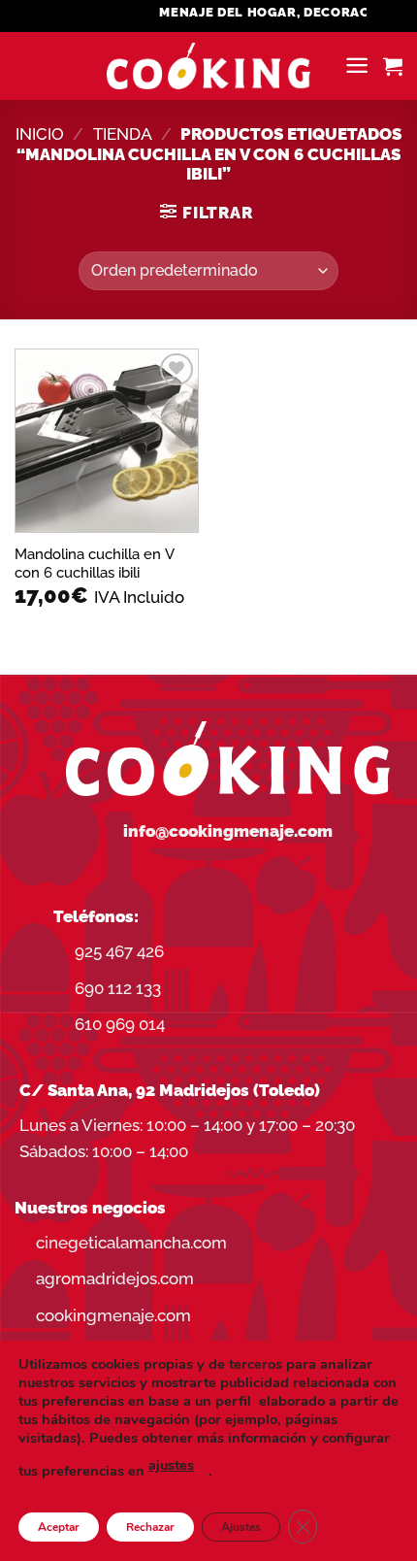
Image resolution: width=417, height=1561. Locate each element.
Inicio (40, 134)
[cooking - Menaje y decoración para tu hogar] (209, 66)
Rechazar (150, 1527)
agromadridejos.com (115, 1278)
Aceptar (59, 1527)
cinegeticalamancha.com (131, 1242)
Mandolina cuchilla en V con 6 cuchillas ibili (95, 563)
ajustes (171, 1465)
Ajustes (241, 1527)
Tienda (122, 134)
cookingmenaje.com (113, 1315)
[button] (356, 65)
